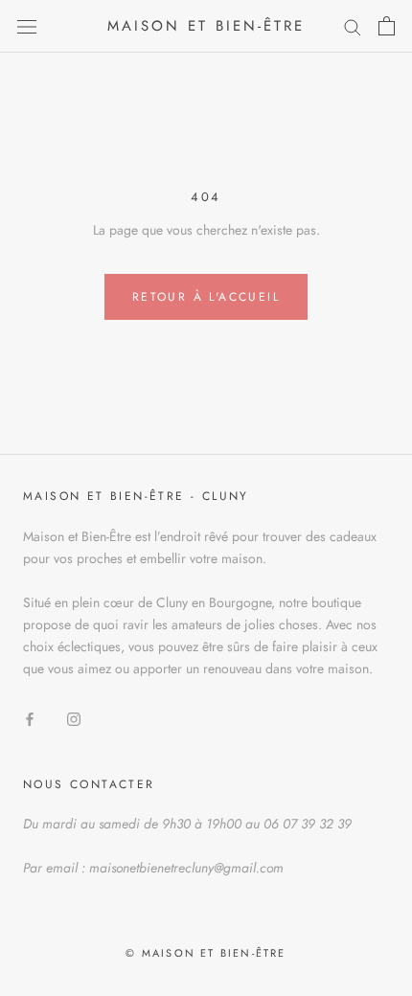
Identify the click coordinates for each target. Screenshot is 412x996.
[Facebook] (29, 718)
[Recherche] (352, 26)
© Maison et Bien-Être (206, 953)
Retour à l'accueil (206, 297)
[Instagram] (73, 718)
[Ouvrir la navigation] (26, 26)
